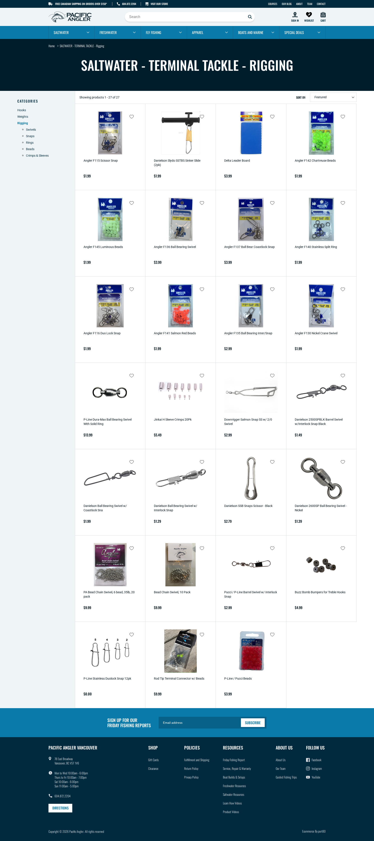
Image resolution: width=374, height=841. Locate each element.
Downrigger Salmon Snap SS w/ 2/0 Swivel (248, 422)
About (299, 4)
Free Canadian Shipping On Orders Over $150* (81, 4)
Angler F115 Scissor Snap (101, 160)
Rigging (22, 123)
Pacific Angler (76, 831)
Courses (272, 4)
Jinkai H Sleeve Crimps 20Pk (173, 419)
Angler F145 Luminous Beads (103, 247)
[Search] (250, 17)
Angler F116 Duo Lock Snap (102, 333)
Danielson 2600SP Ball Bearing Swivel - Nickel (321, 508)
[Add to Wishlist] (131, 116)
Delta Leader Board (237, 160)
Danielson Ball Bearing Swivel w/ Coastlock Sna (105, 508)
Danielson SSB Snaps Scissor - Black (248, 506)
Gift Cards (153, 759)
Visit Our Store (159, 4)
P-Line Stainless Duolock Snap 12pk (107, 678)
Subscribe (253, 722)
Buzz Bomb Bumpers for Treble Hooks (320, 592)
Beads (30, 149)
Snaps (30, 136)
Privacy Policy (191, 777)
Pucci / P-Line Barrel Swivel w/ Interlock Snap (250, 594)
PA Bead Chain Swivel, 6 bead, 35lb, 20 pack (109, 594)
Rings (30, 142)
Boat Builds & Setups (234, 777)
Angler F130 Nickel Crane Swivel (316, 333)
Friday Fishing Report (234, 759)
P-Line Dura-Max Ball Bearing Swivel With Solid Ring (108, 422)
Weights (22, 116)
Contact (321, 4)
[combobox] (190, 17)
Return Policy (191, 768)
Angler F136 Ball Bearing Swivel (175, 247)
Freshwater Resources (234, 785)
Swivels (31, 129)
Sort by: (301, 97)
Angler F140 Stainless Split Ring (316, 247)
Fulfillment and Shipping (196, 759)
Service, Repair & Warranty (237, 768)
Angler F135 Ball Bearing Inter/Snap (248, 333)
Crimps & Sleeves (37, 155)
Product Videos (231, 811)
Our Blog (287, 4)
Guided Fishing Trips (286, 777)
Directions (60, 807)
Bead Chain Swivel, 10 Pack (172, 592)
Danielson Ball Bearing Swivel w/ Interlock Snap (175, 508)
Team (309, 4)
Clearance (153, 768)
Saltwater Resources (233, 794)
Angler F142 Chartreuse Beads (315, 160)
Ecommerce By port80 (314, 831)
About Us (280, 759)
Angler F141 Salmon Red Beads (175, 333)
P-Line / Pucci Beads (238, 678)
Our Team (280, 768)
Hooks (21, 110)
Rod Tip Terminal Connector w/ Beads (179, 678)
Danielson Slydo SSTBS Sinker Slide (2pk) (177, 163)
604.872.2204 (129, 4)
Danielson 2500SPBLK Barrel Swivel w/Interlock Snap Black (319, 422)
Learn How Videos (232, 803)
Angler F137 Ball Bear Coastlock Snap (249, 247)
